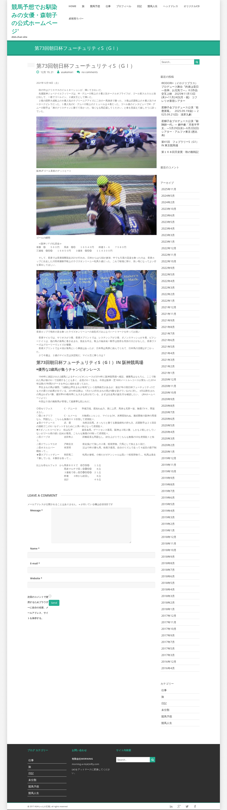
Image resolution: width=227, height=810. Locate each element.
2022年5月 (168, 274)
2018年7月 (168, 569)
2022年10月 (168, 261)
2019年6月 (168, 497)
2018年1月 (168, 609)
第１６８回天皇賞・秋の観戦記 (180, 152)
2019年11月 (168, 464)
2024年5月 (168, 195)
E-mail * (35, 563)
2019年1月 (168, 530)
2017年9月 (168, 635)
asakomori (67, 72)
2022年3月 (168, 287)
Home (72, 6)
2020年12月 (168, 379)
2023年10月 (168, 209)
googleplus (179, 806)
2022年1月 (168, 300)
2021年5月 (168, 346)
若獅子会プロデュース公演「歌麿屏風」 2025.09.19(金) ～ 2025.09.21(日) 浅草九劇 (180, 111)
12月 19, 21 (47, 72)
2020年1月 (168, 451)
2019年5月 (168, 504)
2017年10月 (168, 629)
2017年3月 (168, 655)
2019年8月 (168, 484)
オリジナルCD (192, 6)
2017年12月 (168, 615)
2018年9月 (168, 556)
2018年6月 (168, 576)
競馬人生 (152, 6)
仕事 (108, 6)
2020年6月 (168, 419)
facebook (195, 806)
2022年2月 (168, 294)
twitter (187, 806)
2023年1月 (168, 241)
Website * (36, 578)
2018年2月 (168, 602)
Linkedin (171, 806)
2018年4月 (168, 589)
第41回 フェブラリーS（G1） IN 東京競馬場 (180, 143)
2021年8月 (168, 327)
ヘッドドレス (170, 6)
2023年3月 (168, 235)
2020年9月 (168, 399)
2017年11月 (168, 622)
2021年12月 (168, 307)
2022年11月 (168, 254)
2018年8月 (168, 563)
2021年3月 (168, 359)
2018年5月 (168, 583)
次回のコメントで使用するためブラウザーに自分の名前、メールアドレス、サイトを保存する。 (37, 607)
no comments (90, 72)
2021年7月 (168, 333)
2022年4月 (168, 281)
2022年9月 (168, 268)
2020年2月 (168, 445)
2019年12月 (168, 458)
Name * (35, 548)
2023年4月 (168, 228)
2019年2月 (168, 524)
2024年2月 (168, 202)
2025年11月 (168, 189)
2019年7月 (168, 491)
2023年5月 (168, 222)
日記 (139, 6)
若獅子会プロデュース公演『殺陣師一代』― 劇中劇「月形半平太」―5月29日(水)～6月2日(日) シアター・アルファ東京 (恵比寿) (180, 128)
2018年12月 (168, 537)
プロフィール (123, 6)
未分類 (165, 710)
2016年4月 (168, 668)
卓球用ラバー (76, 18)
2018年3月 (168, 596)
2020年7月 (168, 412)
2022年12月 (168, 248)
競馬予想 (95, 6)
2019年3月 (168, 517)
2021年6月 (168, 340)
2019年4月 (168, 510)
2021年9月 (168, 320)
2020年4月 (168, 432)
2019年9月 (168, 478)
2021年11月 (168, 314)
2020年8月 (168, 405)
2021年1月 (168, 373)
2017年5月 (168, 648)
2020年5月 (168, 425)
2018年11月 (168, 543)
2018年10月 (168, 550)
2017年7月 (168, 642)
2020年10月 (168, 392)
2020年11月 (168, 386)
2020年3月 (168, 438)
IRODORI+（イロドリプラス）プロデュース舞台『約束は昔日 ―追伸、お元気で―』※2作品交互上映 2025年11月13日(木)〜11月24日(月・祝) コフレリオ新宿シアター (180, 92)
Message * (36, 510)
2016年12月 (168, 661)
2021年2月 (168, 366)
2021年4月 (168, 353)
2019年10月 (168, 471)
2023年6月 (168, 215)
